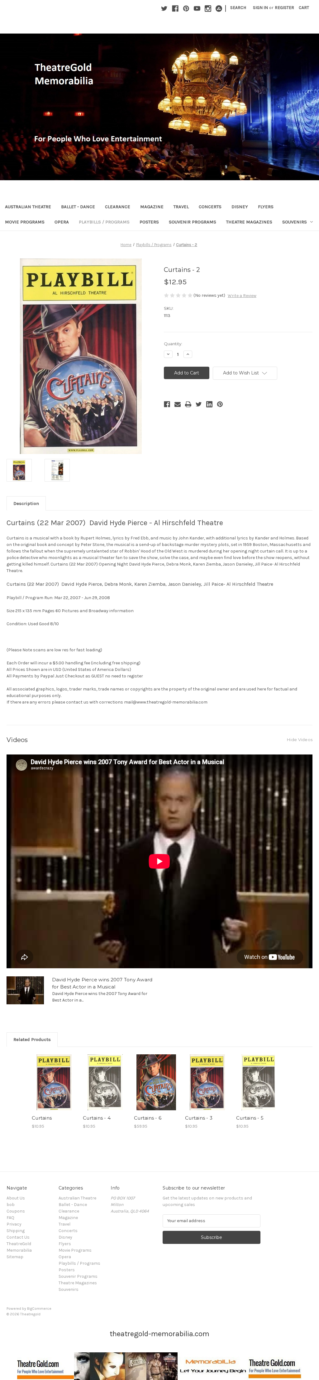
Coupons (16, 1211)
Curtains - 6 (147, 1118)
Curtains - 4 (97, 1118)
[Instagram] (208, 8)
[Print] (188, 404)
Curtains (42, 1118)
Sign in (260, 7)
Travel (181, 206)
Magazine (152, 206)
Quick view (53, 1076)
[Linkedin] (209, 404)
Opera (62, 222)
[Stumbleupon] (219, 8)
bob (11, 1204)
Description (26, 503)
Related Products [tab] (32, 1039)
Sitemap (15, 1256)
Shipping (16, 1230)
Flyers (266, 206)
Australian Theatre (28, 206)
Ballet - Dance (78, 206)
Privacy (14, 1224)
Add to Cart (105, 1087)
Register (284, 7)
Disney (239, 206)
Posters (149, 222)
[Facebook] (175, 8)
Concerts (210, 206)
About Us (16, 1198)
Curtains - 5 (250, 1118)
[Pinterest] (186, 8)
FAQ (10, 1217)
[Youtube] (197, 8)
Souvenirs (294, 222)
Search (238, 7)
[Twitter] (164, 8)
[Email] (177, 404)
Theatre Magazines (249, 222)
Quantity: (173, 343)
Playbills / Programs (104, 222)
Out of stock (54, 1087)
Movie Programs (25, 222)
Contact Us (18, 1237)
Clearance (117, 206)
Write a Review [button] (242, 295)
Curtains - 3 (198, 1118)
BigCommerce (39, 1308)
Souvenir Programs (192, 222)
